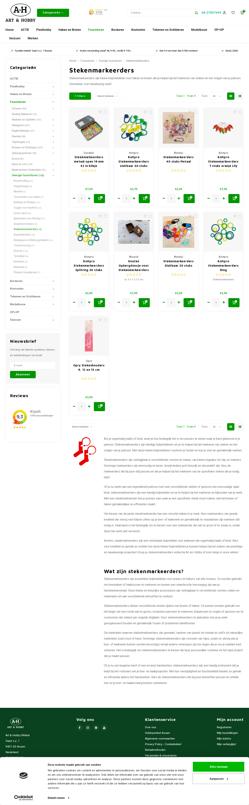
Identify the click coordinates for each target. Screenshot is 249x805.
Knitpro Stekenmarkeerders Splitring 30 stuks (89, 266)
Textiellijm (21, 256)
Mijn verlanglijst (226, 744)
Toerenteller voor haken (28, 197)
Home (9, 30)
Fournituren (96, 30)
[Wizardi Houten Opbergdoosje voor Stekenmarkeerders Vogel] (134, 232)
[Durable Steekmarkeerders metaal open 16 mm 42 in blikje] (89, 128)
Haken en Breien (70, 30)
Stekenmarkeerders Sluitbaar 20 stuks (178, 263)
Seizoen (14, 38)
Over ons (150, 727)
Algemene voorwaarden (160, 739)
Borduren (117, 30)
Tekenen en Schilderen (168, 30)
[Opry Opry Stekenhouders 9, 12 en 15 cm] (89, 336)
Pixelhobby (43, 30)
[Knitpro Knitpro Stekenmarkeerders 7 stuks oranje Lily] (223, 128)
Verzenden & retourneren (161, 755)
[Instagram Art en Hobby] (88, 728)
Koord (18, 159)
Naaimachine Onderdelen (29, 170)
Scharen (19, 108)
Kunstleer (21, 262)
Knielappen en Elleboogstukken (33, 240)
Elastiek (19, 136)
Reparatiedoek (24, 235)
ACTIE (25, 30)
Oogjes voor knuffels (27, 208)
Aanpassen (216, 778)
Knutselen (138, 30)
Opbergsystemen (24, 153)
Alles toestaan (219, 766)
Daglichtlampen (23, 131)
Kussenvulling (23, 181)
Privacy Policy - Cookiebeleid (163, 744)
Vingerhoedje (23, 186)
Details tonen (56, 797)
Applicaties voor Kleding (29, 218)
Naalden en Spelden (26, 120)
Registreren (224, 727)
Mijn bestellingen (227, 733)
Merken (33, 38)
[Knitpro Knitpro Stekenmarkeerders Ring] (223, 232)
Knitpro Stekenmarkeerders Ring (223, 266)
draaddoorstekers (25, 224)
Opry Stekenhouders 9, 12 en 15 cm (89, 367)
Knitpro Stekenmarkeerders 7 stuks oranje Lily (223, 161)
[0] (242, 13)
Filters (81, 96)
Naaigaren (21, 125)
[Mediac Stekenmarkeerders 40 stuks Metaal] (179, 128)
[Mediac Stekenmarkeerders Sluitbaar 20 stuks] (179, 232)
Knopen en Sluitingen (27, 147)
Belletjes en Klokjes (27, 202)
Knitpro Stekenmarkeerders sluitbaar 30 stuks (133, 161)
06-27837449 (211, 12)
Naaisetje (20, 267)
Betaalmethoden (155, 750)
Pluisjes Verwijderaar (27, 272)
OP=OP (219, 30)
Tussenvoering (24, 245)
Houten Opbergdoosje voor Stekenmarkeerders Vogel (133, 266)
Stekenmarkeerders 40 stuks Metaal (178, 159)
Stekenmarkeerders (28, 229)
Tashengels (21, 142)
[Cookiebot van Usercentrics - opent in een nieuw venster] (24, 798)
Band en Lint (22, 164)
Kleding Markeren (24, 114)
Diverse (21, 251)
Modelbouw (199, 30)
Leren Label (22, 213)
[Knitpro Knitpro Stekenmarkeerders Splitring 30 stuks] (89, 232)
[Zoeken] (196, 12)
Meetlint (20, 191)
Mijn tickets (224, 739)
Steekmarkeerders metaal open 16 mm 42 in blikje (89, 161)
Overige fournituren (28, 175)
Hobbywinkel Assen (157, 733)
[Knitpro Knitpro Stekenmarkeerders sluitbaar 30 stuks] (134, 128)
